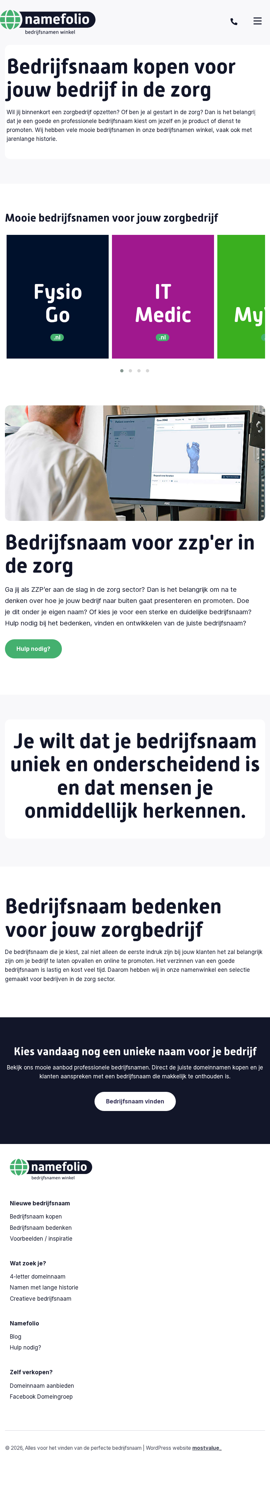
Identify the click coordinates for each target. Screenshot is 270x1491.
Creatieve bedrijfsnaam (40, 1298)
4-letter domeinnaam (38, 1276)
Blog (15, 1336)
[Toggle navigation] (257, 21)
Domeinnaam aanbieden (42, 1385)
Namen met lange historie (44, 1287)
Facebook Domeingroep (41, 1396)
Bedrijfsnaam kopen (36, 1216)
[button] (122, 369)
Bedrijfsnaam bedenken (41, 1227)
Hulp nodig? (33, 649)
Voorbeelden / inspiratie (41, 1238)
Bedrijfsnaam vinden (135, 1101)
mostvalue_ (207, 1448)
